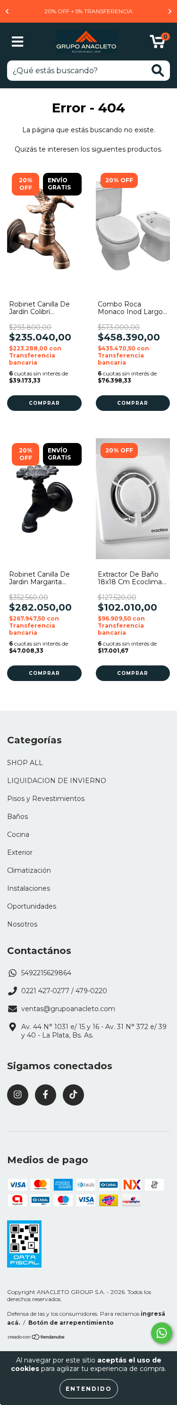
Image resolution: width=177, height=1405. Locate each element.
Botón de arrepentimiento (71, 1322)
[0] (157, 44)
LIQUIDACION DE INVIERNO (56, 780)
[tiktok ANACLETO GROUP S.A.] (73, 1095)
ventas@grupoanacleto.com (68, 1009)
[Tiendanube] (36, 1338)
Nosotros (22, 924)
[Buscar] (158, 71)
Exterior (20, 852)
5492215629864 (46, 973)
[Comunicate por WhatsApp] (161, 1333)
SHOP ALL (25, 762)
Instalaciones (28, 888)
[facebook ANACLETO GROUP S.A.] (45, 1095)
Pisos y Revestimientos (45, 798)
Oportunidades (31, 906)
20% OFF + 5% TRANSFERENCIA (88, 11)
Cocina (18, 834)
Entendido (89, 1388)
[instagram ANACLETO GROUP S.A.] (17, 1095)
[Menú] (17, 42)
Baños (17, 816)
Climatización (29, 870)
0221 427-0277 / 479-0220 (64, 991)
